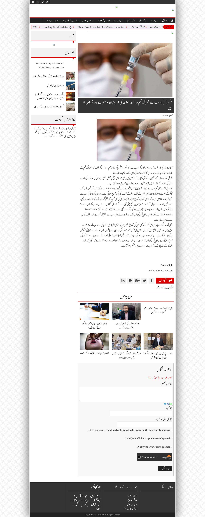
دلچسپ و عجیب (51, 20)
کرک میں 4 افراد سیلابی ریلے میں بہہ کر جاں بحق (49, 107)
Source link (166, 265)
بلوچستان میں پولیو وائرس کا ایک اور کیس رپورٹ (94, 353)
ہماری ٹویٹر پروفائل (132, 504)
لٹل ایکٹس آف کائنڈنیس (146, 27)
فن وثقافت (94, 505)
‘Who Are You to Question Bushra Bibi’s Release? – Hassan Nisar (110, 27)
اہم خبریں (154, 20)
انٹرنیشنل (131, 20)
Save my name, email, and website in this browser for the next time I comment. (129, 430)
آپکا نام (168, 408)
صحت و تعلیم (87, 20)
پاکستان (142, 20)
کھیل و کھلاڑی (103, 20)
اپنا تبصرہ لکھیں (166, 384)
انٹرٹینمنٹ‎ (118, 20)
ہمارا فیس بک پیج (132, 500)
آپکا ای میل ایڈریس (163, 419)
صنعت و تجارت (76, 500)
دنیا (86, 496)
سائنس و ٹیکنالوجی (70, 20)
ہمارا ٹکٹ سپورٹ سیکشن (130, 509)
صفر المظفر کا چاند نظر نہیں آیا (39, 27)
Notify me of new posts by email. (153, 447)
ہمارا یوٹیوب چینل (132, 496)
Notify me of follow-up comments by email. (147, 438)
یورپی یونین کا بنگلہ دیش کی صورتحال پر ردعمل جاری (66, 27)
